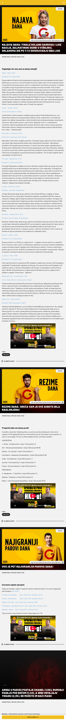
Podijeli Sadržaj (32, 717)
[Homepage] (63, 3)
